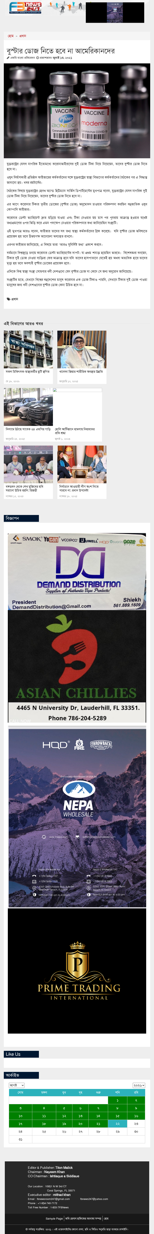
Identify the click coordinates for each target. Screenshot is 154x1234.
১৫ (118, 1116)
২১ (98, 1123)
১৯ (64, 1123)
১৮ (44, 1123)
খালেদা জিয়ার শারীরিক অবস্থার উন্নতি (81, 372)
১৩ (80, 1116)
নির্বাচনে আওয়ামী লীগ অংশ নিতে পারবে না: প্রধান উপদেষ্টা (79, 488)
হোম (11, 36)
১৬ (136, 1116)
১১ (44, 1116)
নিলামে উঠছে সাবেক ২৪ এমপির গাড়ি (28, 429)
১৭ (20, 1123)
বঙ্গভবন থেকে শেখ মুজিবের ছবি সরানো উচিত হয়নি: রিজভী (24, 488)
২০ (80, 1123)
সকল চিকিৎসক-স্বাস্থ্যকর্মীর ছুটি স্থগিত (28, 372)
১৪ (98, 1116)
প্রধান (22, 36)
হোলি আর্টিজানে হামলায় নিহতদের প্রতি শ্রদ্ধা (75, 431)
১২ (64, 1116)
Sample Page (54, 1218)
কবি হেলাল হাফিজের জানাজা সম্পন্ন (83, 1218)
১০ (20, 1116)
